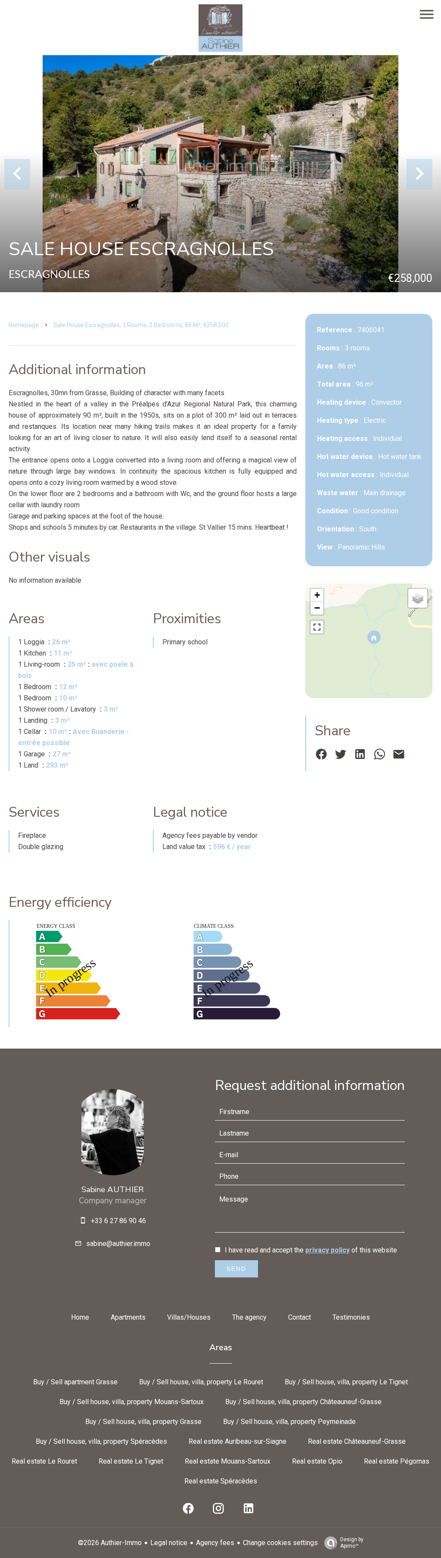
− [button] (317, 608)
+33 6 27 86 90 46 (118, 1221)
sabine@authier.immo (118, 1244)
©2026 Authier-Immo (110, 1543)
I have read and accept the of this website (311, 1250)
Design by (351, 1542)
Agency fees (215, 1543)
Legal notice (168, 1543)
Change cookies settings (280, 1543)
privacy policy (327, 1250)
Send (236, 1268)
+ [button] (317, 595)
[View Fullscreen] (317, 627)
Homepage (24, 325)
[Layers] (417, 598)
